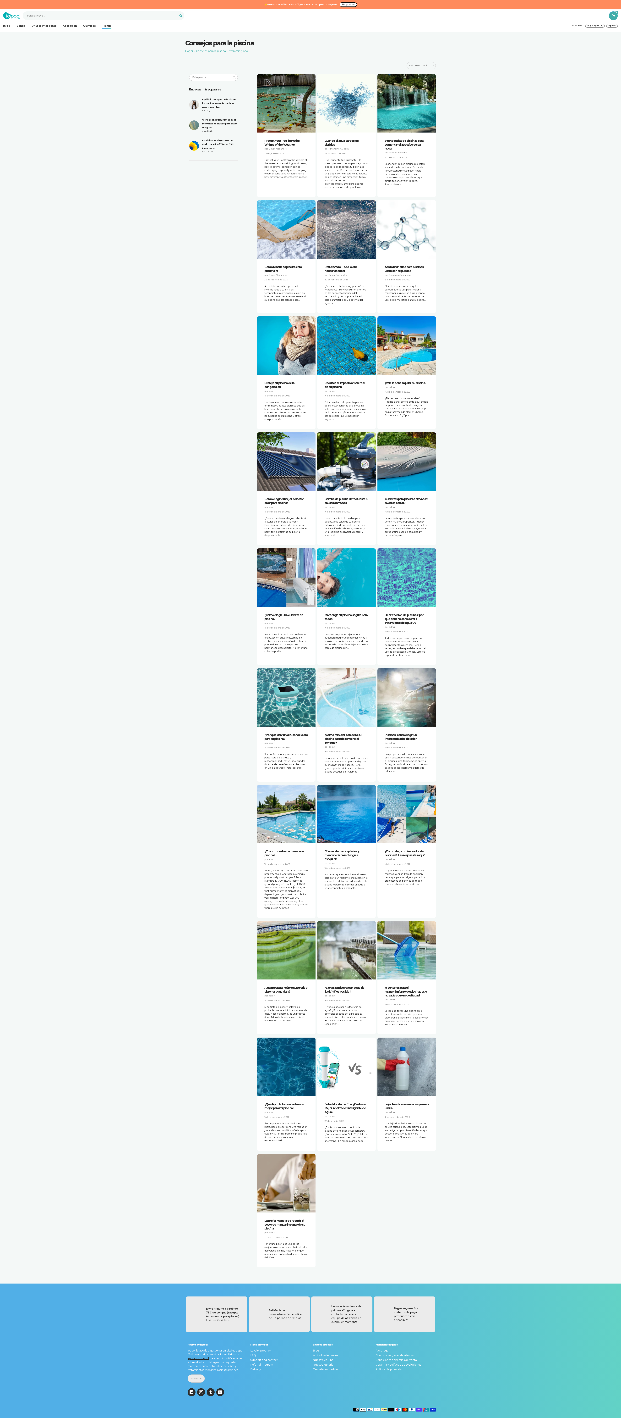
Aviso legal (382, 1350)
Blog (316, 1350)
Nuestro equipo (323, 1360)
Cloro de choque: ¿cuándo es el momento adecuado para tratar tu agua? (219, 123)
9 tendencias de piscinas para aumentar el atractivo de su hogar (404, 144)
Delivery (255, 1369)
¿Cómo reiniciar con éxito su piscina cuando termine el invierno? (343, 739)
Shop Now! (348, 4)
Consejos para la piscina (211, 51)
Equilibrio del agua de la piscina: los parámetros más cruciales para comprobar (219, 103)
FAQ (253, 1355)
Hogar (189, 51)
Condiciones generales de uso (395, 1355)
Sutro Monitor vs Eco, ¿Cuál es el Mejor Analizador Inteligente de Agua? (345, 1108)
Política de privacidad (389, 1369)
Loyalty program (261, 1350)
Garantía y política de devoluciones (398, 1364)
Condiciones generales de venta (396, 1360)
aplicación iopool (198, 1358)
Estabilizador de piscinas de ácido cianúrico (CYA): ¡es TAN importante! (218, 144)
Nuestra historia (323, 1364)
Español (612, 25)
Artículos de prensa (325, 1355)
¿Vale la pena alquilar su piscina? (405, 383)
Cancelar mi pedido (325, 1369)
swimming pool (239, 51)
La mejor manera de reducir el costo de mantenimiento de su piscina (284, 1224)
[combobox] (213, 77)
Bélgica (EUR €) (595, 25)
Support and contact (264, 1360)
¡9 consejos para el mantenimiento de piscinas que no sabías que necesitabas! (406, 991)
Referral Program (261, 1364)
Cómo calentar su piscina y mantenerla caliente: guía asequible (342, 855)
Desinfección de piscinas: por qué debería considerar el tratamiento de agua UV (404, 619)
